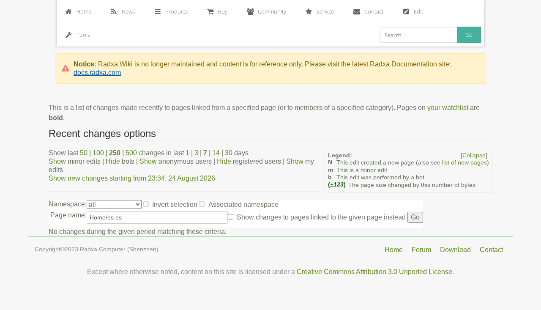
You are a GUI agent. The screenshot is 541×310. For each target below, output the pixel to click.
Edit (418, 11)
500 (131, 152)
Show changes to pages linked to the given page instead (321, 217)
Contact (373, 11)
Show (57, 161)
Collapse (474, 155)
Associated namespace (243, 204)
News (128, 11)
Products (176, 11)
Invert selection (174, 204)
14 (216, 152)
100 (98, 152)
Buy (222, 11)
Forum (421, 249)
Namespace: (68, 204)
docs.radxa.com (97, 72)
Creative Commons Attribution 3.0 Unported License (374, 271)
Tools (83, 34)
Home (84, 11)
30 (228, 152)
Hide (113, 161)
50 (83, 152)
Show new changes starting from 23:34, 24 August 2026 (132, 178)
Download (455, 249)
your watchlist (447, 107)
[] (474, 155)
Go (469, 34)
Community (272, 11)
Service (325, 11)
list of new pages (464, 162)
